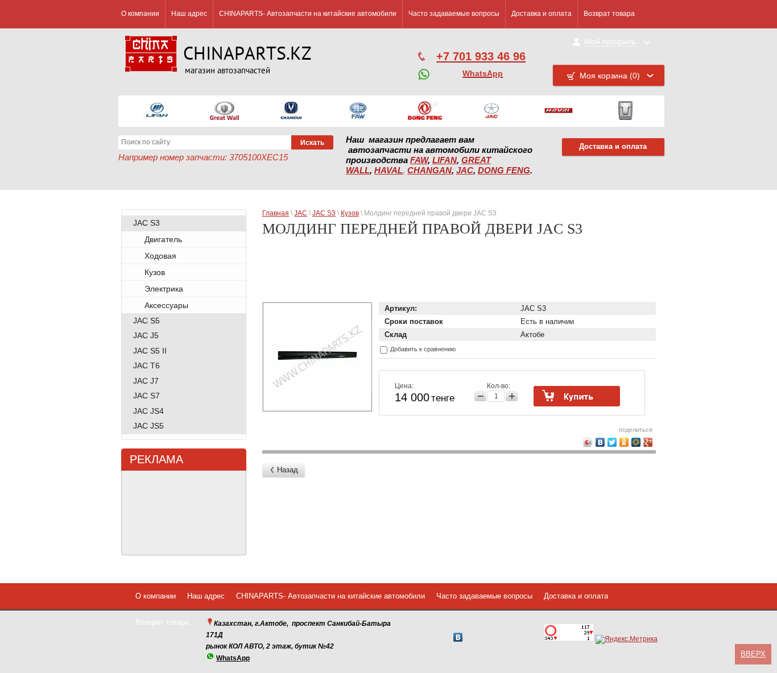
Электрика (163, 288)
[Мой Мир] (636, 442)
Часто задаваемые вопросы (453, 14)
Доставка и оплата (541, 14)
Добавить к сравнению (422, 349)
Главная (275, 213)
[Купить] (577, 396)
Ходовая (160, 255)
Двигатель (163, 239)
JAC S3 (146, 222)
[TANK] (625, 111)
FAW (419, 160)
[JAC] (491, 111)
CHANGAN (429, 170)
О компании (140, 14)
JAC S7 (146, 395)
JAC (464, 170)
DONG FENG (504, 170)
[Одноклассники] (624, 442)
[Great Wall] (224, 111)
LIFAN (444, 160)
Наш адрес (189, 14)
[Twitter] (612, 442)
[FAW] (358, 111)
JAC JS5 (148, 425)
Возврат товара (609, 14)
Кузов (154, 272)
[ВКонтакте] (600, 442)
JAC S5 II (150, 350)
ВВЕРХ (753, 654)
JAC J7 (146, 380)
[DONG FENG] (425, 111)
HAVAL (388, 170)
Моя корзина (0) (610, 75)
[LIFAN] (157, 111)
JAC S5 (146, 320)
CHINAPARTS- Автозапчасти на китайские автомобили (307, 14)
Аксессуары (166, 305)
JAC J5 (146, 335)
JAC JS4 (148, 411)
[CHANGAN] (291, 111)
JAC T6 (146, 365)
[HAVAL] (558, 111)
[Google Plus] (648, 442)
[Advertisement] (461, 274)
